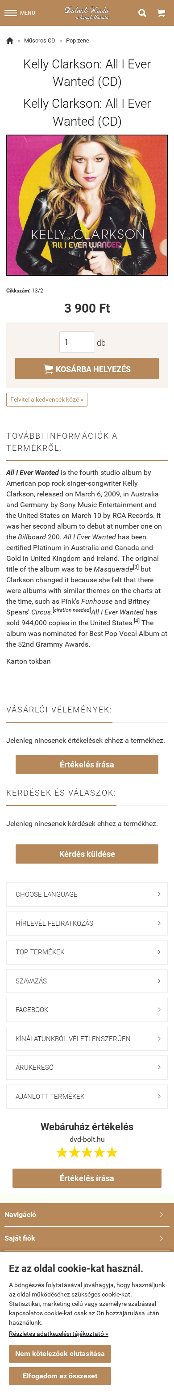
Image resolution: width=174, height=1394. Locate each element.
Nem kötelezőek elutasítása (60, 1353)
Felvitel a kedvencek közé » (46, 399)
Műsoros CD (39, 40)
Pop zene (77, 40)
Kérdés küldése (87, 854)
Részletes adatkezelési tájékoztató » (58, 1333)
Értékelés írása (87, 764)
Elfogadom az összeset (60, 1376)
